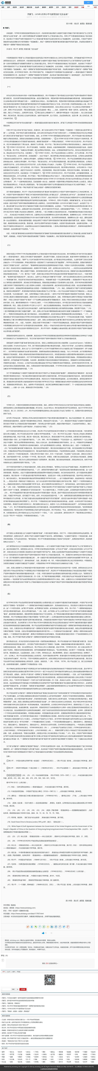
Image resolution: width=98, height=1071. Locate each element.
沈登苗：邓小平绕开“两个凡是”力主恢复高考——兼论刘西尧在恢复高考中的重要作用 (27, 1038)
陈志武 (93, 1052)
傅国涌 (61, 1052)
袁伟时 (77, 1057)
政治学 (22, 7)
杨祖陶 (28, 1054)
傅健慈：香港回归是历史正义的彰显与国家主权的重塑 (18, 1030)
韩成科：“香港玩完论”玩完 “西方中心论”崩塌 (15, 1041)
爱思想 (6, 3)
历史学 (64, 7)
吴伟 (52, 1059)
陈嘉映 (69, 1052)
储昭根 (85, 1059)
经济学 (15, 7)
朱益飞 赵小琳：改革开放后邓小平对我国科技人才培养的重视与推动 (22, 1022)
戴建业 (61, 1054)
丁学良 (36, 1052)
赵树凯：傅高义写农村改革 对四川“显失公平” (15, 1025)
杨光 (92, 1062)
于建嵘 (85, 1052)
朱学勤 (36, 1062)
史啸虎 (85, 1057)
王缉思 (28, 1057)
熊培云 (93, 1057)
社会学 (37, 7)
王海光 (93, 1054)
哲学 (70, 7)
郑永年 (20, 1052)
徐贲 (3, 1054)
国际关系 (29, 7)
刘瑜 (68, 1059)
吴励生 (28, 1062)
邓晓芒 (20, 1057)
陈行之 (12, 1052)
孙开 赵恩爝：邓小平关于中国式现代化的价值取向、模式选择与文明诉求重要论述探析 (27, 1036)
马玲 (52, 1057)
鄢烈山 (53, 1052)
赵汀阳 (53, 1054)
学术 (9, 911)
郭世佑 (45, 1057)
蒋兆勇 (45, 1059)
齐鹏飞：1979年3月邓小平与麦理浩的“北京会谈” (16, 1008)
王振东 (61, 1057)
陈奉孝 (36, 1057)
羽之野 (69, 1062)
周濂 (3, 1057)
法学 (8, 7)
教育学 (51, 7)
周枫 (35, 1059)
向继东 (45, 1054)
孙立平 (85, 1062)
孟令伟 (20, 1059)
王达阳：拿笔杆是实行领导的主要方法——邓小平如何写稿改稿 (20, 1019)
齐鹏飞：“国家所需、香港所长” (11, 1003)
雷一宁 (28, 1059)
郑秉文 (53, 1062)
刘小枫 (12, 1059)
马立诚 (20, 1054)
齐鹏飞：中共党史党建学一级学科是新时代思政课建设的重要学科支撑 (22, 998)
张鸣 (76, 1054)
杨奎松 (85, 1054)
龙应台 (28, 1052)
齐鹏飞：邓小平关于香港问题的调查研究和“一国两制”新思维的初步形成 (23, 1006)
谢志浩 (77, 1062)
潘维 (44, 1062)
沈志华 (36, 1054)
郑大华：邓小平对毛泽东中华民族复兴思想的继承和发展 (18, 1027)
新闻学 (44, 7)
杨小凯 (20, 1062)
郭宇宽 (12, 1054)
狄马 (68, 1057)
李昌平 (69, 1054)
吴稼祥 (93, 1059)
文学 (57, 7)
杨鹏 (11, 1057)
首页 (3, 7)
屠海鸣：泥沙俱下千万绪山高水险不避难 (14, 1033)
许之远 (4, 1062)
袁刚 (11, 1062)
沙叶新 (61, 1059)
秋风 (3, 1059)
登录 (47, 963)
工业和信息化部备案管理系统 (49, 1069)
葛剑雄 (77, 1059)
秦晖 (3, 1052)
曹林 (44, 1052)
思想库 (76, 7)
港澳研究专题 (24, 911)
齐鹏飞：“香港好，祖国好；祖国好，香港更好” (16, 1011)
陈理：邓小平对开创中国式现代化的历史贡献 (15, 1044)
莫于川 (61, 1062)
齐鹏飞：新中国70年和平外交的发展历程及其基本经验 (18, 1000)
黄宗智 (77, 1052)
